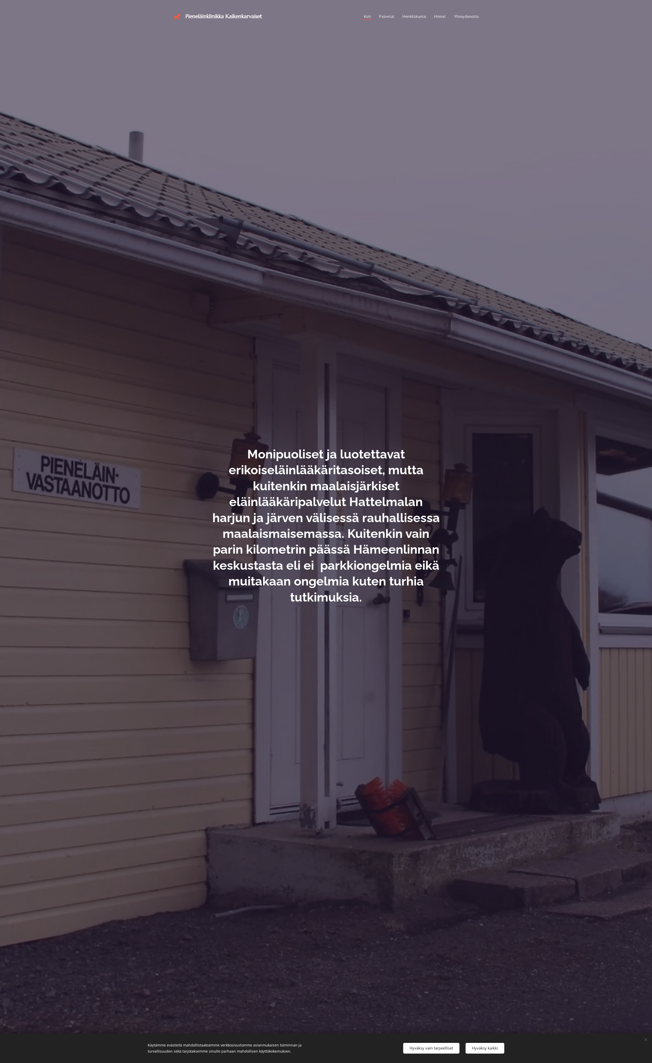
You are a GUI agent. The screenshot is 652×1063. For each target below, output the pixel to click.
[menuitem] (369, 16)
